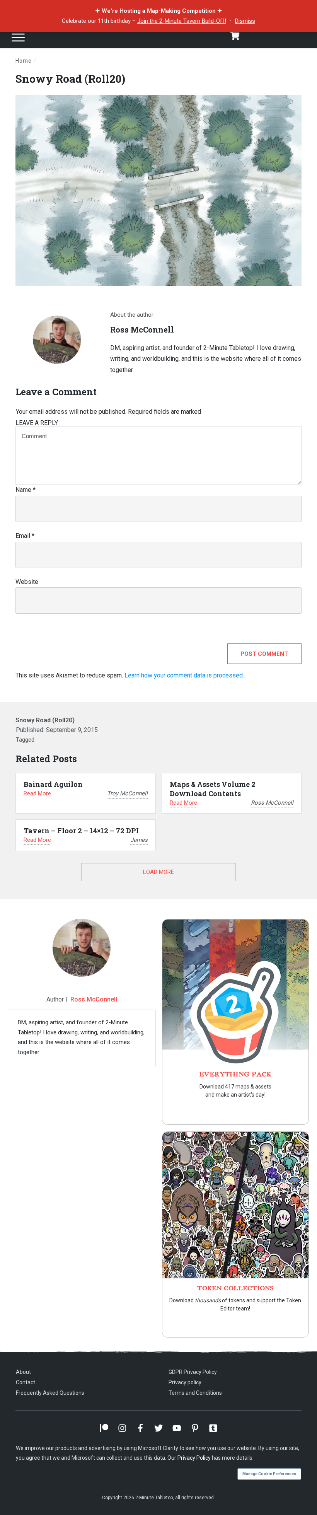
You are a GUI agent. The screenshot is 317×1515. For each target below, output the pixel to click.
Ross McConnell (93, 999)
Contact (25, 1382)
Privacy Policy (194, 1458)
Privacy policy (185, 1382)
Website (26, 581)
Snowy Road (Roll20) (70, 79)
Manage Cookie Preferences (269, 1474)
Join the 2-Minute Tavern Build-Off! (181, 20)
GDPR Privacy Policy (193, 1372)
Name (25, 489)
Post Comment (264, 653)
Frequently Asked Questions (50, 1393)
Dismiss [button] (245, 20)
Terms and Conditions (195, 1393)
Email (24, 535)
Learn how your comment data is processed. (184, 675)
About (23, 1372)
